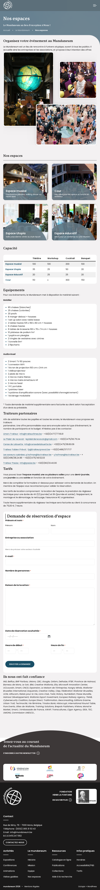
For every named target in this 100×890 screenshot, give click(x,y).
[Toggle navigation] (95, 5)
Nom (53, 525)
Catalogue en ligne (61, 859)
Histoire (31, 859)
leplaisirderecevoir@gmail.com (41, 439)
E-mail (9, 556)
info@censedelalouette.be (38, 444)
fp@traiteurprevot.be (39, 449)
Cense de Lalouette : (13, 444)
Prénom (9, 525)
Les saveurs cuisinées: (14, 454)
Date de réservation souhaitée (22, 630)
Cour (58, 191)
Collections (58, 870)
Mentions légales (31, 886)
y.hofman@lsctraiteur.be (66, 454)
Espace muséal (16, 191)
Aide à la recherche (62, 876)
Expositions (9, 859)
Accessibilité (83, 865)
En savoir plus (60, 800)
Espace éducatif (66, 233)
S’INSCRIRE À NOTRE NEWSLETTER (19, 753)
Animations (9, 870)
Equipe (31, 870)
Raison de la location (17, 585)
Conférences (10, 865)
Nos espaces (34, 876)
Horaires (81, 859)
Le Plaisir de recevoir (14, 439)
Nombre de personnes (18, 570)
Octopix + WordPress (87, 886)
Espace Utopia (16, 233)
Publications (58, 865)
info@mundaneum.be (21, 832)
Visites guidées (10, 876)
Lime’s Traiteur (11, 433)
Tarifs (79, 870)
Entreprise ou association (19, 537)
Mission (31, 865)
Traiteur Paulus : (11, 463)
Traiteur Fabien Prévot (15, 449)
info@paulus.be (28, 463)
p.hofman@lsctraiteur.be (38, 454)
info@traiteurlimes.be (31, 433)
